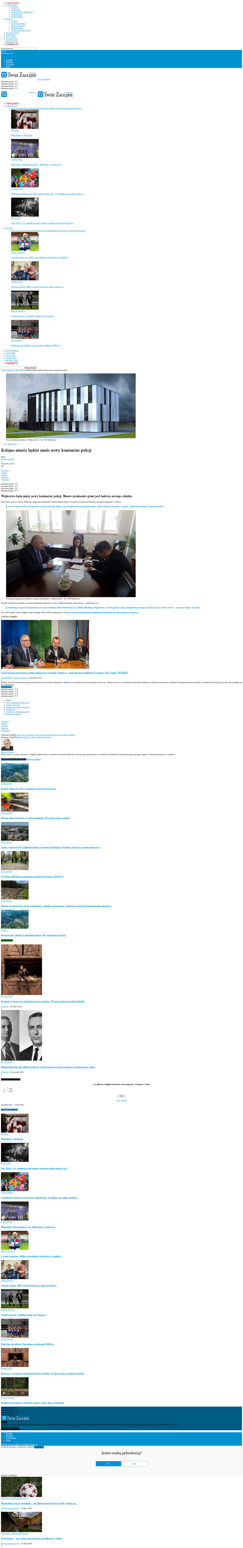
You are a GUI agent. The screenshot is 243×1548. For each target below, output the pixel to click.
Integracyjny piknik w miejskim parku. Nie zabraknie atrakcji (33, 935)
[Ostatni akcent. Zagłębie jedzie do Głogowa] (25, 309)
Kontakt (9, 60)
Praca (8, 67)
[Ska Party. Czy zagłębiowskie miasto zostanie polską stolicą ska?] (25, 216)
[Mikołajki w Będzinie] (25, 128)
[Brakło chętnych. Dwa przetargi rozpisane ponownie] (15, 781)
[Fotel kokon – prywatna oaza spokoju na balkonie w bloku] (21, 1531)
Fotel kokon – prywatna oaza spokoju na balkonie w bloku (31, 1538)
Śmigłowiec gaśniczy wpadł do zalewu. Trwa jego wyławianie (32, 1402)
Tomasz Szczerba (13, 705)
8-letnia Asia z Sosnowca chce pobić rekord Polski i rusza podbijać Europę (45, 735)
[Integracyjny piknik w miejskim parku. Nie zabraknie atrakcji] (15, 928)
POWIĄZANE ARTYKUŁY (13, 759)
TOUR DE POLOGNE (20, 30)
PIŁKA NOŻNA (18, 26)
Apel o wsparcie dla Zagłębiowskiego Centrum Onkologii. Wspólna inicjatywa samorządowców (50, 847)
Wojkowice (10, 709)
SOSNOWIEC (17, 17)
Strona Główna (7, 370)
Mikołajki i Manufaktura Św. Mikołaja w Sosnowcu (36, 164)
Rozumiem (39, 1447)
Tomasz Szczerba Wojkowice (18, 707)
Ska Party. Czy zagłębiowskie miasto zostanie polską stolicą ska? (42, 223)
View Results (121, 1100)
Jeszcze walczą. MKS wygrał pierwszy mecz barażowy (37, 286)
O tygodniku (11, 1438)
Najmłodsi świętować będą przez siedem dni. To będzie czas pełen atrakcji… (48, 194)
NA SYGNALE (12, 33)
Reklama (9, 62)
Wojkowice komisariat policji (17, 712)
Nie (10, 1091)
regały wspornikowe (118, 1444)
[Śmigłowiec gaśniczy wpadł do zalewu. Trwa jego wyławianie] (15, 1395)
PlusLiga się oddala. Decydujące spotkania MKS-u (35, 345)
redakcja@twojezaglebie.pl (30, 1427)
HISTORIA (11, 35)
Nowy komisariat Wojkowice (17, 703)
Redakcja (4, 1006)
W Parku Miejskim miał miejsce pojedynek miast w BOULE (32, 876)
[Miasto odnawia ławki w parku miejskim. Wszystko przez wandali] (15, 811)
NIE (134, 1464)
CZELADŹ (16, 10)
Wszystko (15, 108)
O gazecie (10, 64)
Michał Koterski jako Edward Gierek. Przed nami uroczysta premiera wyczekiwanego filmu (48, 1067)
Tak (10, 1089)
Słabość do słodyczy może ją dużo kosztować (33, 737)
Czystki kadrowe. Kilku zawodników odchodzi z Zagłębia (39, 257)
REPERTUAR (12, 42)
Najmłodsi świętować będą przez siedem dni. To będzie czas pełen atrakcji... (40, 1197)
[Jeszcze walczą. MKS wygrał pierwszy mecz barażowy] (25, 280)
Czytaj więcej (6, 687)
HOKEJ (14, 21)
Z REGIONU (11, 5)
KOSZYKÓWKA (18, 24)
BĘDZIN (15, 8)
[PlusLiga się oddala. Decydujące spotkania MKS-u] (25, 338)
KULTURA (11, 37)
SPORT (9, 19)
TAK (108, 1464)
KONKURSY (12, 39)
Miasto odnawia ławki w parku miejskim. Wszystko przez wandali (35, 818)
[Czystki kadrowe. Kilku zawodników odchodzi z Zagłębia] (25, 250)
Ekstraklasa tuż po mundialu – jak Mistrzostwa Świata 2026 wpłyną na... (39, 1503)
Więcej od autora (33, 759)
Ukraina (4, 930)
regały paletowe (134, 1444)
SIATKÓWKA (17, 28)
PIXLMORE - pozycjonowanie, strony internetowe (72, 1444)
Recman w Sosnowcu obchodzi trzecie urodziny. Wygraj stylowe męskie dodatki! (42, 1001)
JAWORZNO (16, 14)
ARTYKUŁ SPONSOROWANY (14, 1498)
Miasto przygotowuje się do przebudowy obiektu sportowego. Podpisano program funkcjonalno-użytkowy (56, 906)
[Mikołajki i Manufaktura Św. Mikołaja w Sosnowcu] (25, 157)
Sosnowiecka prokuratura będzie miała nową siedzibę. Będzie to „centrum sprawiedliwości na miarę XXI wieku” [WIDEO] (64, 673)
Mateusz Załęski (7, 459)
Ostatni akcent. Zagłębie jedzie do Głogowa (32, 316)
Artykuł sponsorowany (10, 1508)
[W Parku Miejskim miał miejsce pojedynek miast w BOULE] (15, 869)
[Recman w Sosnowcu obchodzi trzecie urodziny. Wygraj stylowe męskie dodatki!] (21, 994)
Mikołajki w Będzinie (21, 135)
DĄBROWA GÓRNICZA (22, 12)
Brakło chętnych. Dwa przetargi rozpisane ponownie (28, 788)
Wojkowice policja (13, 714)
